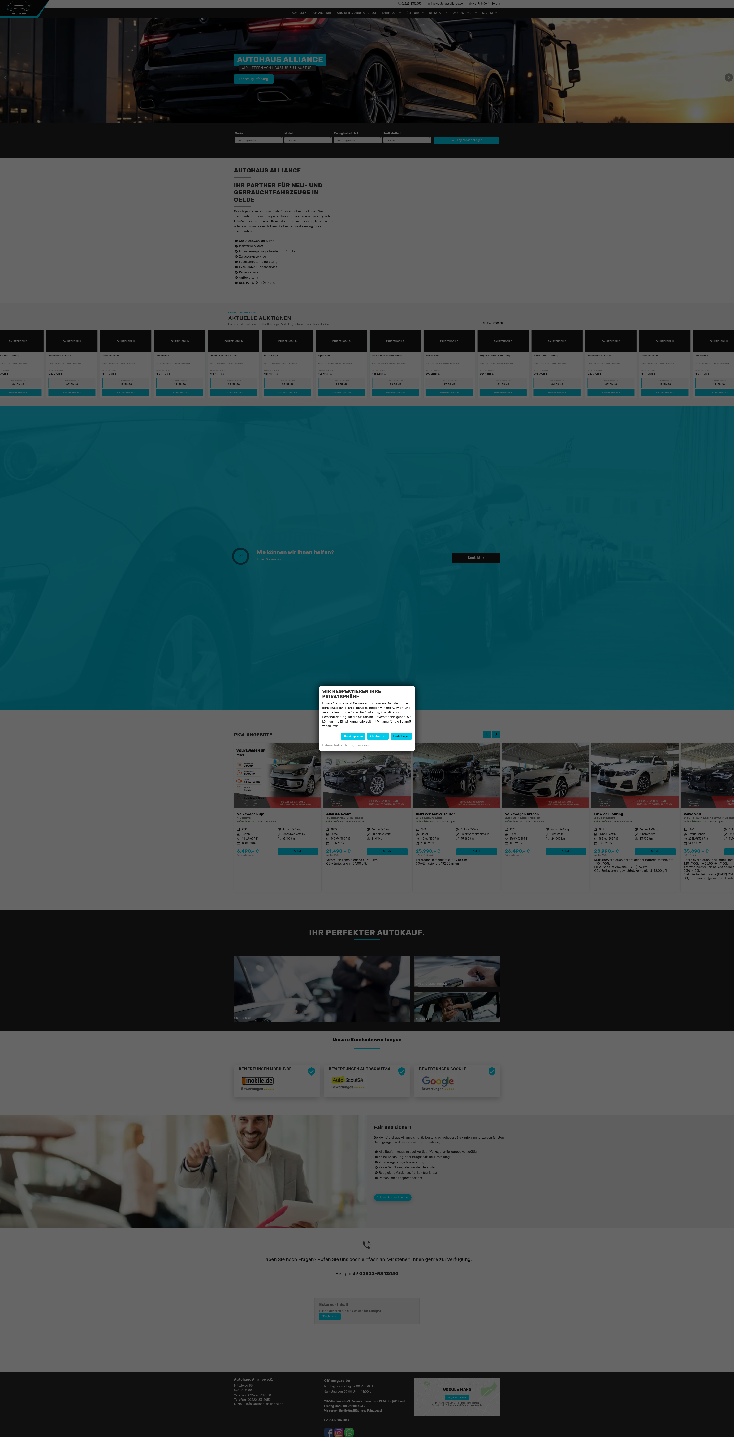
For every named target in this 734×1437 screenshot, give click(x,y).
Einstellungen (401, 736)
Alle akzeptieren (353, 736)
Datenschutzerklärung (338, 745)
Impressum (365, 745)
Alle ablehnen (378, 736)
